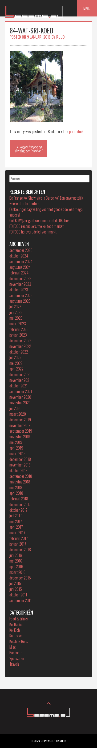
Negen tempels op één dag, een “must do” (28, 148)
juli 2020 (15, 408)
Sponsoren (16, 658)
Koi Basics (16, 624)
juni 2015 (15, 589)
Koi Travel (15, 636)
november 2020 (20, 397)
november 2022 (20, 346)
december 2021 (20, 374)
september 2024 (20, 261)
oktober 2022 (18, 352)
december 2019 (20, 419)
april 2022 (16, 369)
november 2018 (20, 465)
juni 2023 (15, 312)
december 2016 (20, 549)
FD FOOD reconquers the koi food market (36, 226)
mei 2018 (15, 487)
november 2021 (20, 380)
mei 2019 (15, 442)
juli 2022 (15, 357)
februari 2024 (18, 273)
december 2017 (20, 504)
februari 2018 (18, 499)
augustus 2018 (19, 482)
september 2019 (20, 431)
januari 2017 (17, 544)
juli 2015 (15, 583)
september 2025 (20, 250)
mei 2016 (15, 561)
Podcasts (15, 653)
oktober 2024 (18, 256)
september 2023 (20, 295)
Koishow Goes (18, 641)
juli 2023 (15, 307)
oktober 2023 (18, 290)
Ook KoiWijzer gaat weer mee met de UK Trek (39, 220)
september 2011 (20, 600)
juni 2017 (15, 516)
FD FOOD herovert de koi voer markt (33, 232)
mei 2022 (16, 363)
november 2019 (20, 425)
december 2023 (20, 278)
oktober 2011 (18, 595)
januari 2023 (18, 335)
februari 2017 (18, 538)
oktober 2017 (18, 510)
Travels (14, 664)
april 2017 (16, 527)
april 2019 (16, 448)
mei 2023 (16, 318)
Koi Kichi (14, 630)
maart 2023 (17, 323)
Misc (12, 647)
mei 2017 (15, 521)
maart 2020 (17, 414)
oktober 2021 (18, 386)
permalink (76, 131)
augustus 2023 (20, 301)
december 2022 (20, 340)
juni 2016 (15, 555)
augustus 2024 (20, 267)
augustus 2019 (19, 436)
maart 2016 (17, 572)
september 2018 (20, 476)
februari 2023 (18, 329)
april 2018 (16, 493)
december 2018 (20, 459)
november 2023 (20, 284)
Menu (86, 8)
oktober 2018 (18, 470)
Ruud (60, 37)
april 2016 (16, 566)
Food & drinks (18, 619)
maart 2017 (17, 532)
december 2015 (20, 578)
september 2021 (20, 391)
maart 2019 (17, 453)
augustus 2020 (20, 403)
